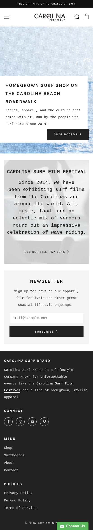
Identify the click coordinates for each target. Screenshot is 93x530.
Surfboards (14, 455)
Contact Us (74, 526)
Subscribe (44, 331)
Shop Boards (66, 134)
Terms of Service (20, 508)
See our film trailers (45, 251)
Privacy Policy (18, 493)
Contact (11, 470)
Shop (8, 448)
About (9, 463)
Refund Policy (17, 501)
